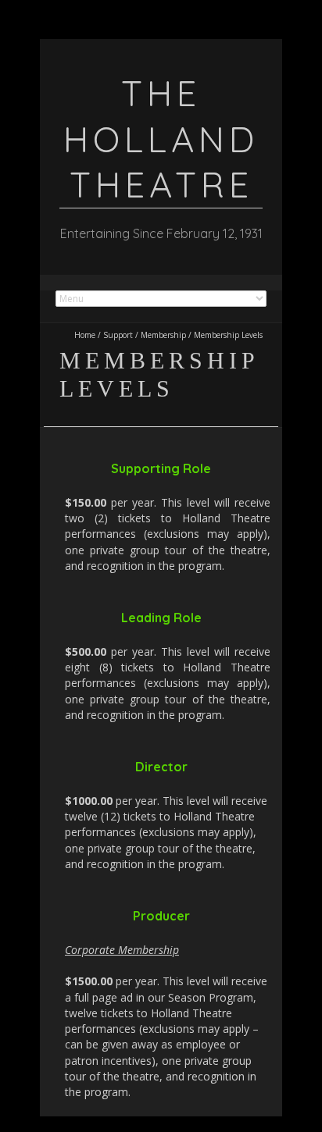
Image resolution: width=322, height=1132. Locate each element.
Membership (163, 334)
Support (118, 334)
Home (84, 334)
